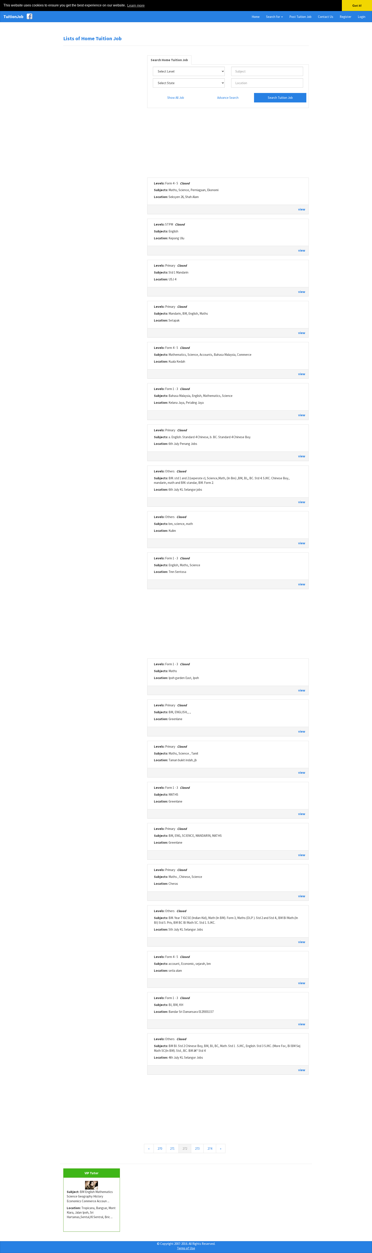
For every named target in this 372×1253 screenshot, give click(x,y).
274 (210, 1148)
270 (160, 1148)
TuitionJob (13, 16)
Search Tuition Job (280, 98)
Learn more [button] (136, 5)
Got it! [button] (357, 5)
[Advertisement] (102, 114)
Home (256, 17)
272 (187, 1148)
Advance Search (228, 98)
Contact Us (325, 17)
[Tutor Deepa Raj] (91, 1185)
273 (197, 1148)
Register (345, 17)
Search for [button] (273, 17)
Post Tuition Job (300, 17)
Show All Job (175, 98)
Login (361, 17)
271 (172, 1148)
